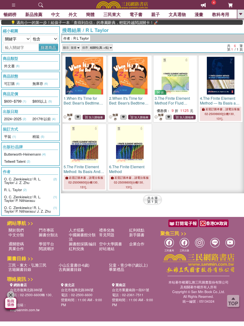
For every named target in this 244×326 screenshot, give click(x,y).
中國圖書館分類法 (82, 237)
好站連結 (106, 248)
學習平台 (46, 244)
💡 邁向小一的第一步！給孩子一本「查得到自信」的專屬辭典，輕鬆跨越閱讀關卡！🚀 (78, 22)
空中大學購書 (110, 244)
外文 (73, 14)
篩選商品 (48, 47)
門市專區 (46, 230)
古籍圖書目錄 (19, 269)
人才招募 (76, 230)
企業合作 (136, 244)
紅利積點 (136, 230)
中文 (55, 14)
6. (126, 169)
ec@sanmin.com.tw (25, 309)
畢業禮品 (116, 269)
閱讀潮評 (46, 248)
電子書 (136, 14)
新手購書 (136, 234)
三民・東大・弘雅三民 (27, 265)
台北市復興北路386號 (26, 289)
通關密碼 (16, 244)
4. (220, 102)
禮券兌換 (106, 230)
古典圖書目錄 (70, 269)
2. (127, 102)
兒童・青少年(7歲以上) (128, 265)
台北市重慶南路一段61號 (130, 289)
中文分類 (16, 234)
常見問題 (106, 234)
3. (172, 102)
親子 (155, 14)
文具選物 (177, 14)
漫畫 (199, 14)
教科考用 (220, 14)
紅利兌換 (76, 248)
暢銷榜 (10, 14)
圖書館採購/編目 (83, 244)
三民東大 (112, 14)
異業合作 (16, 248)
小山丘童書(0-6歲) (74, 265)
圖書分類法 (48, 234)
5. (82, 171)
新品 (33, 14)
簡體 (90, 14)
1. (81, 102)
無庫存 (70, 117)
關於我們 (16, 230)
